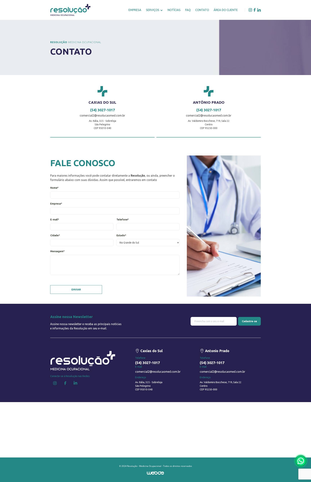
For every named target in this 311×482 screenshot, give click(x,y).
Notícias (174, 10)
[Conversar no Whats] (301, 461)
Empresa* (56, 203)
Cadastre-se (249, 321)
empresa (135, 10)
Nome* (54, 187)
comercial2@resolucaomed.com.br (102, 115)
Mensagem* (57, 251)
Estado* (121, 235)
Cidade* (55, 235)
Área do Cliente (226, 10)
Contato (202, 10)
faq (188, 10)
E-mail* (54, 219)
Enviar (76, 289)
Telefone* (122, 219)
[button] (154, 10)
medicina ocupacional (75, 42)
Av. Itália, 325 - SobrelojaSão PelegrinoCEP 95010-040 (148, 386)
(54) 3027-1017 (102, 110)
